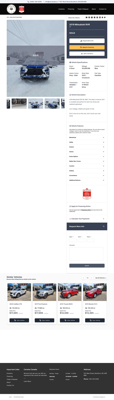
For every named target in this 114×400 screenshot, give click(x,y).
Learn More (27, 381)
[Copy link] (105, 18)
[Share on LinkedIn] (100, 17)
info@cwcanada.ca (51, 2)
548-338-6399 (94, 379)
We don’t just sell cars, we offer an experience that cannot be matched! (35, 374)
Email (80, 236)
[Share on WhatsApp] (95, 17)
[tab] (54, 370)
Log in (10, 397)
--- (25, 378)
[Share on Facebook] (89, 17)
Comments (72, 245)
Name (71, 236)
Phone (89, 236)
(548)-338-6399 (36, 2)
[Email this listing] (87, 17)
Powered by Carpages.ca (99, 397)
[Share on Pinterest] (97, 17)
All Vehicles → (100, 278)
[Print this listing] (102, 18)
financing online (86, 210)
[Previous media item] (8, 58)
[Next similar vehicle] (91, 278)
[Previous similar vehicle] (83, 278)
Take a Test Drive (88, 53)
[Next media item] (63, 58)
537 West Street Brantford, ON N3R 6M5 (73, 2)
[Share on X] (92, 17)
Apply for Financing (88, 47)
